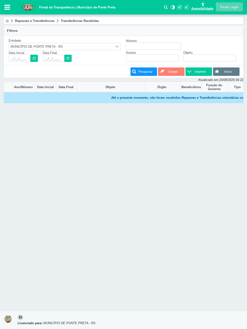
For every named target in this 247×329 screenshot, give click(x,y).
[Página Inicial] (7, 20)
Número (131, 41)
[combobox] (65, 46)
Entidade (15, 40)
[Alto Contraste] (172, 8)
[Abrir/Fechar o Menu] (7, 7)
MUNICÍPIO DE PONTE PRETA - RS (37, 46)
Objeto (187, 52)
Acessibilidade (202, 8)
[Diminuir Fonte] (186, 8)
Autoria (131, 52)
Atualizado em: (208, 80)
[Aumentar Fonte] (179, 8)
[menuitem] (7, 20)
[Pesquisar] (165, 8)
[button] (229, 6)
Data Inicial (16, 53)
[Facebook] (21, 317)
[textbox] (19, 58)
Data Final (50, 53)
